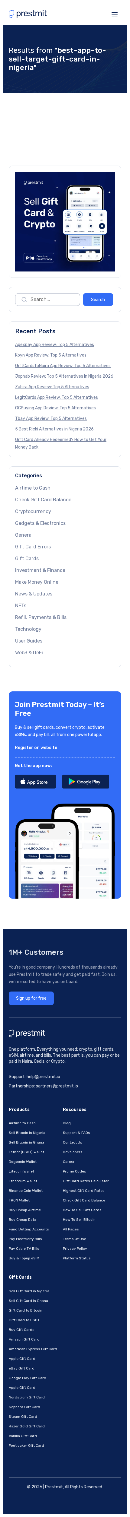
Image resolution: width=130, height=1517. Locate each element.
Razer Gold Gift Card (27, 1426)
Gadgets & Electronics (40, 523)
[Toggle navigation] (114, 13)
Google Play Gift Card (27, 1378)
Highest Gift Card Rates (84, 1191)
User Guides (28, 641)
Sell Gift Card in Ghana (28, 1301)
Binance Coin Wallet (26, 1191)
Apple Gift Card (22, 1359)
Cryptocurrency (33, 511)
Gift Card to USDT (24, 1320)
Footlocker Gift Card (26, 1445)
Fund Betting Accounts (29, 1229)
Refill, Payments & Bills (41, 617)
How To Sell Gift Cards (82, 1210)
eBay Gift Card (21, 1368)
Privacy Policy (75, 1248)
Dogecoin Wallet (23, 1162)
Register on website (36, 747)
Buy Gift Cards (21, 1330)
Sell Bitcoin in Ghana (26, 1142)
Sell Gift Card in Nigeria (29, 1291)
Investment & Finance (40, 570)
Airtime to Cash (32, 488)
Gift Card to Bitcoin (25, 1310)
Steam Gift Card (23, 1416)
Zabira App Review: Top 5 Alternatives (52, 386)
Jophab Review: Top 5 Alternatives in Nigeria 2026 (64, 376)
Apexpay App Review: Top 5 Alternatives (54, 344)
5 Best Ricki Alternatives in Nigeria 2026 (54, 429)
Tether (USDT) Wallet (26, 1152)
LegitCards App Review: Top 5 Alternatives (56, 397)
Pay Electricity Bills (25, 1239)
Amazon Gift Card (24, 1339)
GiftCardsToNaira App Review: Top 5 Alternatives (63, 365)
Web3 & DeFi (29, 652)
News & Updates (33, 594)
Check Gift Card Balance (43, 500)
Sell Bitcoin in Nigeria (27, 1133)
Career (69, 1162)
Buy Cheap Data (22, 1219)
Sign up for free (31, 998)
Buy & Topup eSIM (24, 1258)
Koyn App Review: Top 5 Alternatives (50, 355)
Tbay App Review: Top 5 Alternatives (51, 418)
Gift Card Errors (33, 547)
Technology (28, 629)
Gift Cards (27, 558)
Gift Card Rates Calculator (86, 1181)
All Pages (71, 1229)
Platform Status (77, 1258)
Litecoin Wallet (21, 1171)
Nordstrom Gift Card (27, 1397)
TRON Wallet (19, 1200)
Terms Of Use (74, 1239)
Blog (67, 1123)
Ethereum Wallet (23, 1181)
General (24, 535)
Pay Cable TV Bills (24, 1248)
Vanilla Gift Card (23, 1436)
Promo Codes (74, 1171)
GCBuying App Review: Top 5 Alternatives (55, 408)
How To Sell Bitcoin (79, 1219)
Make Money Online (36, 582)
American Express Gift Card (33, 1349)
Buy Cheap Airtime (25, 1210)
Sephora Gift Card (24, 1407)
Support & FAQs (76, 1133)
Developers (73, 1152)
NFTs (20, 605)
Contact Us (72, 1142)
